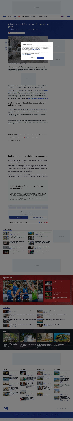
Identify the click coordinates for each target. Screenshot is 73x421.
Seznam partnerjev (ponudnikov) (26, 54)
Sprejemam (40, 57)
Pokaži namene (33, 57)
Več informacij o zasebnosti (36, 49)
